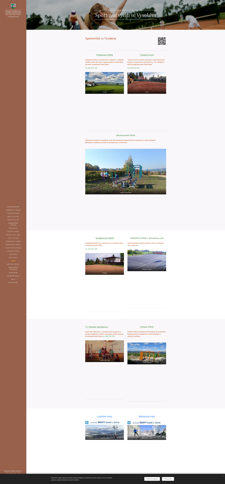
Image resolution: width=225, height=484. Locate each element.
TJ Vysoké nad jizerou (96, 327)
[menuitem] (13, 207)
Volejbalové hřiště (105, 238)
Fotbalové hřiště (104, 55)
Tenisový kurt (147, 55)
